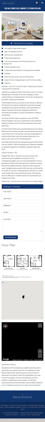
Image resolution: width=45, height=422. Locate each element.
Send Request (10, 237)
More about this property (23, 43)
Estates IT (16, 415)
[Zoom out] (40, 356)
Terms (31, 359)
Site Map (22, 415)
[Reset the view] (5, 326)
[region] (22, 341)
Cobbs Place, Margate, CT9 (17, 8)
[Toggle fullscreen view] (40, 325)
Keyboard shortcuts (17, 359)
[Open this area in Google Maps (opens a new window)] (5, 359)
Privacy (28, 415)
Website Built (24, 413)
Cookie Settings (36, 415)
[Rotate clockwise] (7, 326)
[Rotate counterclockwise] (3, 326)
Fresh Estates (15, 413)
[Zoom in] (40, 351)
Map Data (26, 359)
